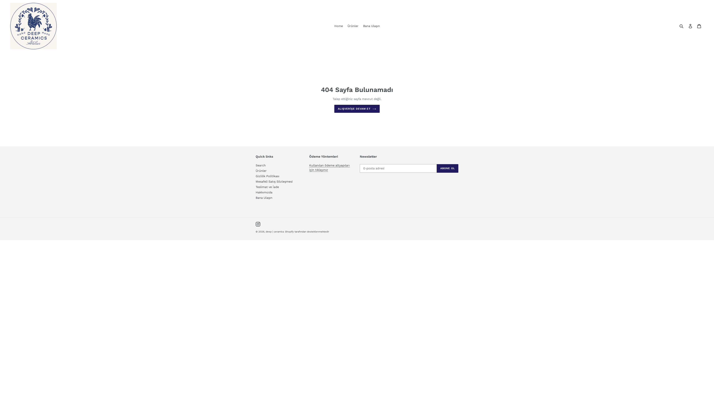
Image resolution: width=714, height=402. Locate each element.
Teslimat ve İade (267, 187)
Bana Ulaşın (264, 198)
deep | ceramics (275, 231)
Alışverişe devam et (354, 108)
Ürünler (261, 171)
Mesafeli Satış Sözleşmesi (274, 181)
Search (261, 165)
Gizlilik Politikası (267, 176)
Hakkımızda (264, 192)
